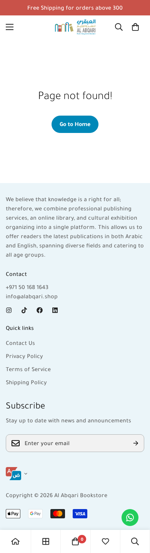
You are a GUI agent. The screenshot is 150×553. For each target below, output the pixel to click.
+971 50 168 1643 (27, 287)
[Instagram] (9, 310)
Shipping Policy (26, 382)
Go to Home (75, 124)
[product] (15, 541)
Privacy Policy (24, 356)
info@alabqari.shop (32, 296)
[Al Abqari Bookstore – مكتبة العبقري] (75, 27)
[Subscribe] (135, 443)
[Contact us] (130, 517)
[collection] (46, 541)
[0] (135, 27)
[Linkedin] (55, 310)
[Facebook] (40, 310)
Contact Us (20, 343)
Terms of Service (28, 369)
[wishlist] (105, 541)
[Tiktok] (24, 310)
